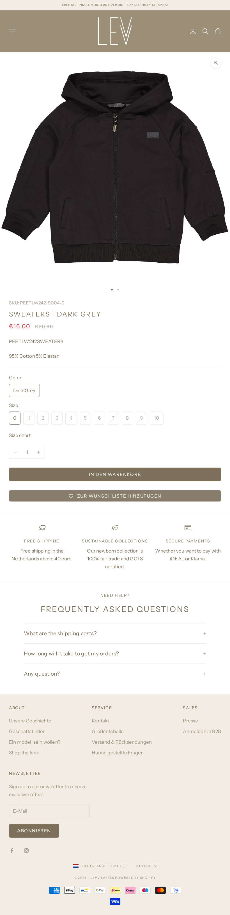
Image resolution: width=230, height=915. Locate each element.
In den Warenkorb (115, 474)
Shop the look (24, 752)
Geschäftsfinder (27, 731)
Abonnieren (34, 830)
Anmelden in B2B (202, 731)
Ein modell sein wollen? (35, 742)
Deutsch (142, 866)
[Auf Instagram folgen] (26, 850)
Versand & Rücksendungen (122, 742)
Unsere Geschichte (30, 721)
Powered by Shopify (135, 878)
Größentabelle (108, 731)
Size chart (20, 435)
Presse (190, 721)
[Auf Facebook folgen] (12, 850)
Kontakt (100, 721)
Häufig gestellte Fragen (118, 752)
